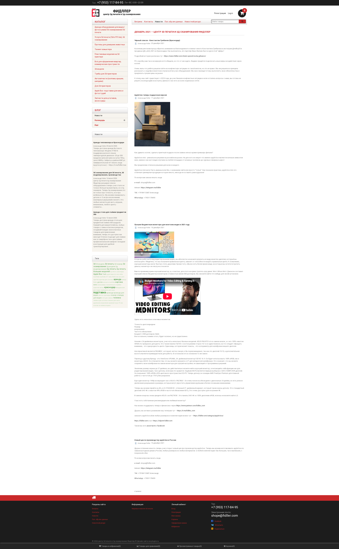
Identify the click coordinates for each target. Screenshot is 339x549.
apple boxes (110, 274)
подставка (99, 292)
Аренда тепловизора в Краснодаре (108, 142)
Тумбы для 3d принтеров (106, 74)
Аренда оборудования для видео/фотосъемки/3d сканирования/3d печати (110, 29)
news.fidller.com (114, 277)
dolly (121, 274)
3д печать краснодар (117, 272)
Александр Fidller (99, 146)
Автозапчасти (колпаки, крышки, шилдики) (109, 79)
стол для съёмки (107, 298)
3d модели (99, 69)
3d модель (100, 264)
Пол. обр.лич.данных (174, 22)
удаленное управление (100, 303)
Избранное (175, 527)
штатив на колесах (99, 305)
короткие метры (98, 287)
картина (119, 282)
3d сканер (118, 264)
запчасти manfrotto (109, 282)
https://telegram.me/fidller (151, 188)
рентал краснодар (104, 295)
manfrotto (96, 277)
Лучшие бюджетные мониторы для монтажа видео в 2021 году (161, 225)
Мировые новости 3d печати (142, 509)
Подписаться (219, 529)
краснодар (109, 287)
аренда (117, 279)
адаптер (96, 279)
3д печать (111, 269)
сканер (114, 295)
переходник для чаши (108, 290)
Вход (173, 509)
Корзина (174, 519)
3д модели (111, 266)
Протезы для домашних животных (110, 44)
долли (99, 282)
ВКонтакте (219, 525)
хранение (111, 303)
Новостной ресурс (193, 22)
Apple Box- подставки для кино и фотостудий (109, 92)
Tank (104, 274)
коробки (118, 285)
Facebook (218, 521)
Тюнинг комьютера (103, 49)
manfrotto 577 (104, 277)
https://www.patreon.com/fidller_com (190, 406)
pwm (122, 277)
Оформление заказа (179, 523)
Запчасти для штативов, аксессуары (106, 99)
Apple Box (97, 274)
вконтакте (151, 426)
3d (94, 264)
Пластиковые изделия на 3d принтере (107, 55)
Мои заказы (175, 516)
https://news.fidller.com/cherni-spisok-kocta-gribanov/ (185, 56)
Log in (230, 13)
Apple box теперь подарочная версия (150, 95)
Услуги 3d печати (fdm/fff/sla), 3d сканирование (110, 38)
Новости (159, 22)
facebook (161, 426)
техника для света (114, 300)
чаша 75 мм (119, 303)
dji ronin (116, 274)
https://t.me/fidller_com (186, 411)
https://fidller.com (141, 421)
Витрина (138, 22)
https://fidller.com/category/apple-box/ (208, 416)
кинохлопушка (111, 285)
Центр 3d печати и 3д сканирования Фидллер (116, 541)
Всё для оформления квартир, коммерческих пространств (108, 62)
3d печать (109, 264)
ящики (108, 305)
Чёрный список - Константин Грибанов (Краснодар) (157, 40)
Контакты (148, 22)
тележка (117, 298)
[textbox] (225, 21)
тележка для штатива (100, 300)
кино (95, 285)
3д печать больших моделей (109, 270)
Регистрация (220, 13)
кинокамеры (102, 285)
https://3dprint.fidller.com (162, 421)
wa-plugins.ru (153, 541)
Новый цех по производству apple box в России (155, 440)
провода (109, 293)
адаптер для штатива (106, 279)
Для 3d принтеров (103, 86)
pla (120, 277)
